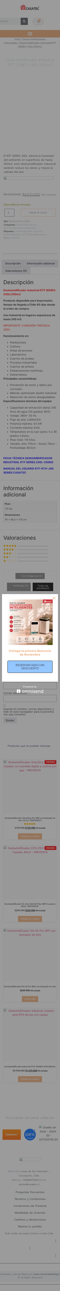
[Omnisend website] (30, 689)
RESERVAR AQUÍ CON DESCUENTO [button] (30, 667)
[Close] (54, 598)
